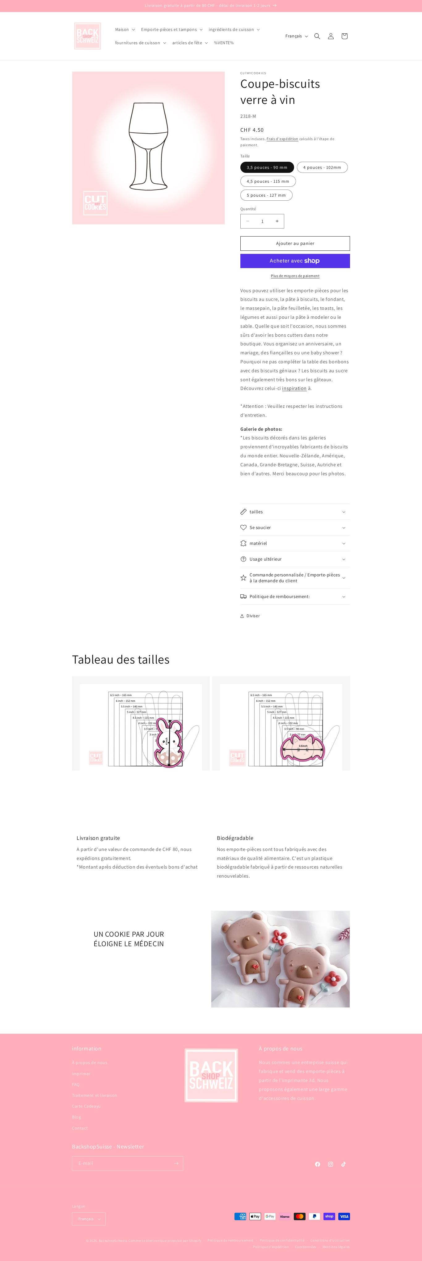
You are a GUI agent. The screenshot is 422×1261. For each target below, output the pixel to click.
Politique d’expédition (271, 1247)
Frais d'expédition (282, 138)
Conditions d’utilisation (330, 1240)
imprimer (81, 1073)
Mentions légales (336, 1247)
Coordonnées (305, 1247)
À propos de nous (90, 1062)
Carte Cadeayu (86, 1106)
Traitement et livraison (94, 1095)
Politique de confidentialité (282, 1240)
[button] (125, 29)
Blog (76, 1117)
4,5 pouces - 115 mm (268, 181)
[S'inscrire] (176, 1163)
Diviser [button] (253, 615)
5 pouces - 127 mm (266, 195)
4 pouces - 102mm (322, 167)
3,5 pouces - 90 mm (267, 167)
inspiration (294, 388)
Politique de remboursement (231, 1240)
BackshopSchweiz (113, 1240)
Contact (80, 1128)
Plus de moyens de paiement (295, 275)
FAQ (76, 1084)
